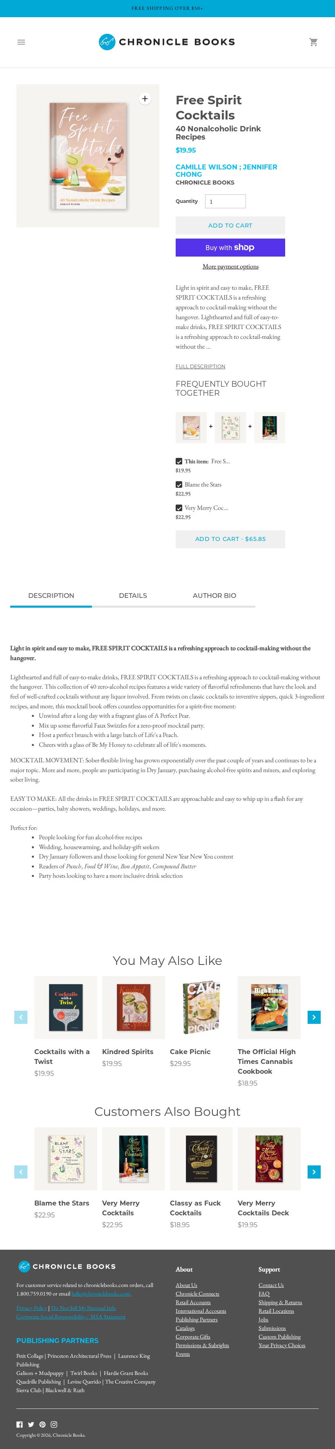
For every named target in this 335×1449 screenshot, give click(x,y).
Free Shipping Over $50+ (168, 8)
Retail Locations (276, 1310)
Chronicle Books (205, 182)
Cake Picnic (190, 1052)
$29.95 (180, 1064)
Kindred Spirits (128, 1052)
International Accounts (201, 1310)
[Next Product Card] (314, 1017)
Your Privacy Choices (282, 1345)
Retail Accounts (193, 1302)
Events (183, 1353)
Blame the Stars (203, 484)
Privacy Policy (31, 1308)
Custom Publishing (280, 1336)
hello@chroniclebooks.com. (101, 1293)
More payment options (231, 266)
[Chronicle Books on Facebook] (19, 1423)
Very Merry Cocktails (207, 507)
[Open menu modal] (21, 42)
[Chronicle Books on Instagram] (54, 1423)
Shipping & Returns (280, 1302)
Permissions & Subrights (202, 1345)
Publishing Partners (197, 1319)
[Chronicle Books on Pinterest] (42, 1423)
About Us (186, 1285)
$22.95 (44, 1215)
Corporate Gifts (193, 1336)
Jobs (263, 1319)
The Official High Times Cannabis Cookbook (267, 1061)
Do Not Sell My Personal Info (83, 1308)
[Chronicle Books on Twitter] (31, 1423)
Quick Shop (66, 1022)
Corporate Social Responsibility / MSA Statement (70, 1316)
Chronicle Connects (197, 1293)
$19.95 (44, 1073)
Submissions (272, 1328)
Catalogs (185, 1328)
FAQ (264, 1293)
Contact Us (271, 1285)
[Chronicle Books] (167, 42)
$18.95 (247, 1083)
